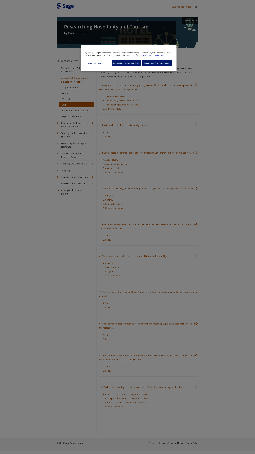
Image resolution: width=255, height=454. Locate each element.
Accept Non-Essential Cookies (157, 63)
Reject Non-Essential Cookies (126, 63)
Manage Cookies (95, 63)
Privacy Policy (147, 55)
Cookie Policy (159, 55)
